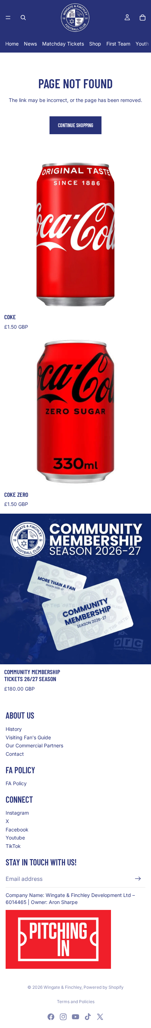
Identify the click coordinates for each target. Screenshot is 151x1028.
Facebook (17, 829)
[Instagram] (63, 1017)
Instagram (17, 813)
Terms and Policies (75, 1001)
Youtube (15, 838)
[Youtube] (75, 1017)
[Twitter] (100, 1017)
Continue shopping (75, 125)
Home (12, 44)
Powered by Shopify (104, 987)
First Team (118, 44)
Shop (95, 44)
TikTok (13, 846)
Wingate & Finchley (62, 987)
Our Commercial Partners (34, 745)
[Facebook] (51, 1017)
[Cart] (142, 17)
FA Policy (16, 783)
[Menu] (8, 17)
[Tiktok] (88, 1017)
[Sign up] (138, 878)
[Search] (23, 17)
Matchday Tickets (63, 44)
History (14, 729)
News (30, 44)
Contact (15, 753)
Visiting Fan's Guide (28, 737)
